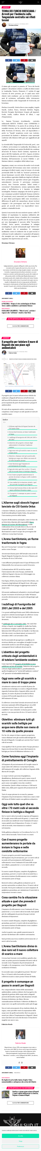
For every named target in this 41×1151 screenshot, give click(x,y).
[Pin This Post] (24, 60)
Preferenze (20, 1146)
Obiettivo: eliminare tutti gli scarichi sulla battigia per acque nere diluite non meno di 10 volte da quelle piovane (22, 458)
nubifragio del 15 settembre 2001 (14, 624)
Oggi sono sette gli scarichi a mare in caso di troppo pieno (23, 452)
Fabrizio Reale (13, 353)
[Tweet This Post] (16, 60)
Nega (20, 1141)
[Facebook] (19, 1063)
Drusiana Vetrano (13, 25)
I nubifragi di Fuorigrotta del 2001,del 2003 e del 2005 (23, 438)
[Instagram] (22, 1063)
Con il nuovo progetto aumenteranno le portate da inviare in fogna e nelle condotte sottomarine (23, 477)
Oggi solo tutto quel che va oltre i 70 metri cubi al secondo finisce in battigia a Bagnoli (22, 470)
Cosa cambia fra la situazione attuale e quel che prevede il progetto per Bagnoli (23, 483)
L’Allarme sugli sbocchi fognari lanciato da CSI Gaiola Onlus (22, 427)
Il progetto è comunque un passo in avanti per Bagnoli (23, 494)
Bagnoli (17, 1072)
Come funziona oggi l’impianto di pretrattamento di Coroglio (19, 465)
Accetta (20, 1136)
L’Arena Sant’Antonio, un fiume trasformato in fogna (22, 433)
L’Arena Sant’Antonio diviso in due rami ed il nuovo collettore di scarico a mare (23, 489)
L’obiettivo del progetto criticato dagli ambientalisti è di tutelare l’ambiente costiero (21, 445)
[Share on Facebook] (8, 60)
